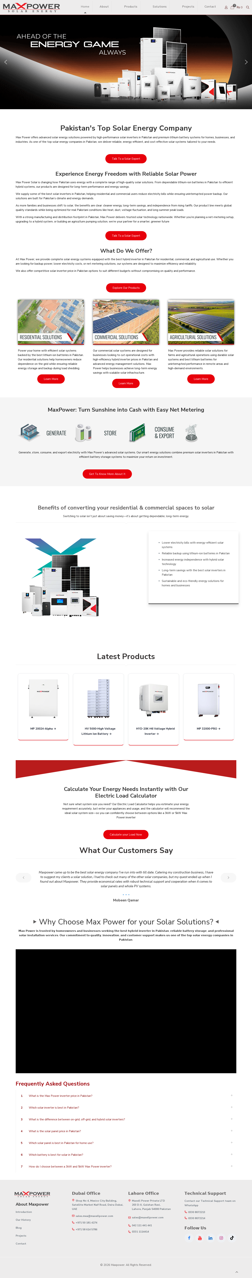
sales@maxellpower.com (147, 1217)
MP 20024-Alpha (41, 729)
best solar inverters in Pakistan (65, 194)
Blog (19, 1228)
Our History (23, 1220)
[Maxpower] (31, 7)
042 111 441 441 (142, 1225)
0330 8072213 (196, 1212)
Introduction (24, 1212)
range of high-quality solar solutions (130, 182)
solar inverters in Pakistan (136, 137)
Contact (21, 1243)
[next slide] (228, 877)
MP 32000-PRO (207, 729)
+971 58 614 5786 (86, 1229)
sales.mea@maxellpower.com (94, 1216)
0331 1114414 (140, 1231)
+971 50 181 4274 (86, 1222)
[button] (6, 62)
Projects (21, 1235)
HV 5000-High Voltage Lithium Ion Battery (98, 731)
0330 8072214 (196, 1218)
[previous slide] (23, 877)
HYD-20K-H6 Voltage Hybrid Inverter (155, 731)
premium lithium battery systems (179, 137)
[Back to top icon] (236, 1272)
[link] (117, 6)
